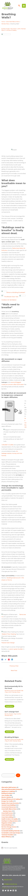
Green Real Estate (6, 815)
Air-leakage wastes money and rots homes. (11, 453)
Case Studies (5, 795)
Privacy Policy (5, 888)
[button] (19, 5)
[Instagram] (8, 890)
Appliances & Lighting (8, 791)
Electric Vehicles (6, 797)
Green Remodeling (7, 817)
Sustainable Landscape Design (10, 833)
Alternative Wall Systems (9, 787)
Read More (9, 706)
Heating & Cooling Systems (9, 821)
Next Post (14, 670)
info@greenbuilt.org (10, 884)
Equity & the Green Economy (10, 803)
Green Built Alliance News (9, 809)
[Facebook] (2, 659)
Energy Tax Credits (7, 801)
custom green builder (16, 649)
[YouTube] (10, 890)
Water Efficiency (6, 836)
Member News (16, 692)
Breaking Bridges (12, 737)
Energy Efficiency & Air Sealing (10, 799)
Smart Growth (5, 829)
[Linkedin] (12, 659)
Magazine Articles (6, 823)
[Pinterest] (9, 659)
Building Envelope (6, 793)
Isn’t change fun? (12, 712)
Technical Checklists (7, 834)
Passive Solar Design (8, 642)
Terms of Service (13, 888)
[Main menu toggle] (24, 6)
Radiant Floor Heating (9, 634)
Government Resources (8, 807)
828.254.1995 (8, 879)
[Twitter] (5, 659)
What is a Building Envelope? (15, 292)
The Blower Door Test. (11, 296)
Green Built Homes (7, 813)
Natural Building (6, 825)
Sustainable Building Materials (10, 830)
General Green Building (8, 805)
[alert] (14, 848)
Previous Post (14, 666)
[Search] (18, 775)
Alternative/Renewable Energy (10, 789)
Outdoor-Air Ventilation (9, 300)
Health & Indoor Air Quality (9, 819)
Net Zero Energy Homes (8, 827)
